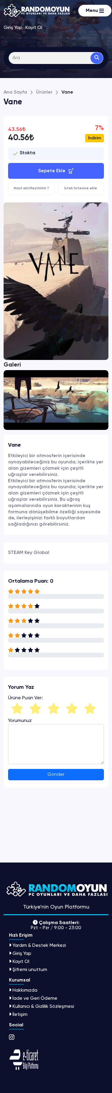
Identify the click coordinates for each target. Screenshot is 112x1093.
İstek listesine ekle (80, 188)
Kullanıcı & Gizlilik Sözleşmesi (43, 1006)
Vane (67, 92)
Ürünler (44, 92)
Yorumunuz (20, 720)
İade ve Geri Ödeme (35, 998)
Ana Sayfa (15, 92)
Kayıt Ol (21, 961)
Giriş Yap (22, 953)
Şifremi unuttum (30, 969)
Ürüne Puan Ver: (25, 697)
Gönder (56, 774)
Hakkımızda (25, 990)
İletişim (20, 1014)
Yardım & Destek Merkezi (39, 945)
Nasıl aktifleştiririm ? (31, 188)
